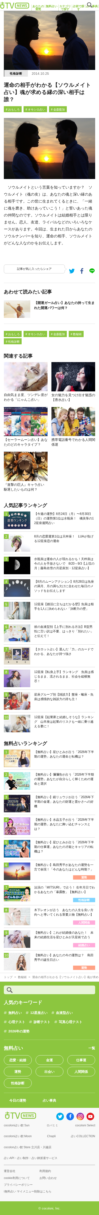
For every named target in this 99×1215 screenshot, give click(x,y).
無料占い (15, 1013)
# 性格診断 (13, 341)
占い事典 (49, 1100)
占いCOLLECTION (83, 1136)
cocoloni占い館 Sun (17, 1125)
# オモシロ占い (35, 109)
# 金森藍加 (58, 109)
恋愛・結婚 (17, 1060)
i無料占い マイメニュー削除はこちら (27, 1191)
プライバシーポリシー (18, 1184)
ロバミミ (52, 1125)
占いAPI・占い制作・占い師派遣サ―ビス (30, 1158)
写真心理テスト (70, 1022)
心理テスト (16, 1022)
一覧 (91, 1048)
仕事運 (81, 1060)
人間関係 (81, 1071)
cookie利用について (17, 1178)
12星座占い (39, 1013)
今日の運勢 (17, 1100)
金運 (49, 1060)
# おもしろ (13, 109)
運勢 (17, 1071)
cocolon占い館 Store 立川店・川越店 (27, 1147)
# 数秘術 (76, 334)
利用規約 (45, 1171)
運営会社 (9, 1171)
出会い (49, 1071)
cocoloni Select (85, 1125)
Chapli (51, 1136)
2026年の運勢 (19, 1031)
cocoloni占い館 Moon (18, 1136)
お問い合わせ (48, 1178)
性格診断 (16, 73)
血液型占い (64, 1013)
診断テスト (42, 1022)
